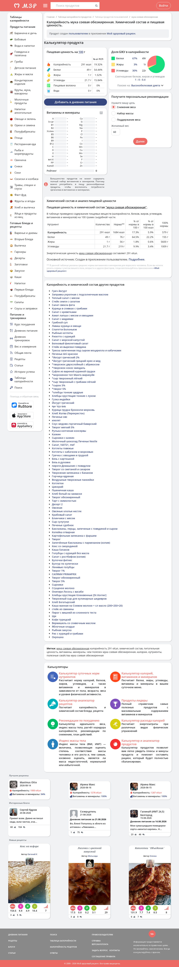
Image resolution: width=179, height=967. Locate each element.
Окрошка (57, 637)
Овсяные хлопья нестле (66, 511)
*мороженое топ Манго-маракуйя (73, 375)
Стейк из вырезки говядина (69, 347)
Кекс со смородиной (64, 546)
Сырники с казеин (63, 437)
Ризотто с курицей (63, 336)
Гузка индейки (61, 399)
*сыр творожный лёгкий (67, 378)
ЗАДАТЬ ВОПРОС (100, 950)
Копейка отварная (63, 532)
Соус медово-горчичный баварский (74, 423)
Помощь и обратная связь (24, 396)
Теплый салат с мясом (66, 298)
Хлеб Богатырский (63, 602)
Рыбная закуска (61, 630)
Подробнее (136, 259)
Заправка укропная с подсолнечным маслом (80, 294)
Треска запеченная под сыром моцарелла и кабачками (86, 350)
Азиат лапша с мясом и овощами (72, 315)
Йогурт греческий (63, 402)
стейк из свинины (63, 609)
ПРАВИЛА (110, 956)
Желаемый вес (120, 125)
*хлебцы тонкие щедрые (67, 392)
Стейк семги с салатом (66, 301)
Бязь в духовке (61, 462)
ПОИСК (53, 934)
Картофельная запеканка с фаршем (74, 535)
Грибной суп (60, 322)
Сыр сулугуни (60, 521)
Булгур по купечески (65, 563)
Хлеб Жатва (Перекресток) (68, 413)
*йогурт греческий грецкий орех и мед (76, 361)
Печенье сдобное (63, 525)
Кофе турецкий (61, 619)
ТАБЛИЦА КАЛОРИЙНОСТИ (63, 940)
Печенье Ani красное (65, 354)
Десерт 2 (57, 504)
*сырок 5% (58, 385)
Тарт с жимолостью (64, 500)
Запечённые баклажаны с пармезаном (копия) (81, 542)
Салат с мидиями (62, 319)
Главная (51, 17)
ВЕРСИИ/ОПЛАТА (100, 944)
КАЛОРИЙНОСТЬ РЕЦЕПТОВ (63, 946)
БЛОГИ (11, 946)
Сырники (57, 584)
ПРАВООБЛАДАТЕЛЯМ (102, 934)
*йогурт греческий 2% (65, 357)
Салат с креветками (64, 312)
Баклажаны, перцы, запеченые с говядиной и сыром (84, 528)
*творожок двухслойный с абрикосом (75, 364)
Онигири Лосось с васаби (67, 591)
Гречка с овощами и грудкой (70, 455)
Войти (163, 6)
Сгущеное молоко (63, 588)
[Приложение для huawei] (25, 425)
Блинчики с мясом (63, 518)
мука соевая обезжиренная (144, 17)
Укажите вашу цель (123, 103)
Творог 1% (58, 570)
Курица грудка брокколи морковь (73, 409)
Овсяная (57, 507)
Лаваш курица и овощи (66, 326)
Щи (54, 616)
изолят (56, 420)
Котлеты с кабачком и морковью (72, 451)
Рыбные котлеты (62, 333)
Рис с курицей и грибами (67, 633)
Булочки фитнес (62, 560)
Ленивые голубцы (63, 567)
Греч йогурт (59, 291)
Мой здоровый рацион (121, 33)
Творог (56, 539)
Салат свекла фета (63, 305)
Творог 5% (58, 581)
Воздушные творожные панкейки (73, 479)
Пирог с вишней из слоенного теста (74, 612)
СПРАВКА (96, 940)
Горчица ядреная (63, 476)
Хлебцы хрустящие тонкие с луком (74, 395)
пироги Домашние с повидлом (71, 465)
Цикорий (57, 486)
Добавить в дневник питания (75, 102)
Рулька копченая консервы (69, 430)
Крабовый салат (62, 514)
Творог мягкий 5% (63, 427)
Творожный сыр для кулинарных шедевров (79, 598)
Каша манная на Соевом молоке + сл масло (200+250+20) (87, 605)
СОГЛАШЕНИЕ (98, 956)
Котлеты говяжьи (62, 448)
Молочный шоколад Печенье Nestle (74, 441)
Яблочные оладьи (63, 626)
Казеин (56, 434)
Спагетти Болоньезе (64, 329)
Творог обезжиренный (66, 497)
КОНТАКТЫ (114, 950)
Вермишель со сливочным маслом (73, 623)
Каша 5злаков (60, 549)
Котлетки (57, 483)
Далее (140, 141)
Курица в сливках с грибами (69, 308)
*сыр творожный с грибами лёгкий (74, 382)
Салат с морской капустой (68, 340)
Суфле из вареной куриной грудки (73, 371)
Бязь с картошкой (63, 458)
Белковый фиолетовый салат (70, 343)
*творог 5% (59, 389)
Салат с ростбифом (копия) (68, 556)
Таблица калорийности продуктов (74, 17)
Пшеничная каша (63, 490)
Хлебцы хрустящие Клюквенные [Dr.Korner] (79, 595)
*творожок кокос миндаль (68, 368)
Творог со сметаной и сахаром (71, 469)
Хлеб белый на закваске (67, 493)
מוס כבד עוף (59, 406)
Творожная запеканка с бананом (72, 472)
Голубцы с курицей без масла (70, 553)
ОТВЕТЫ (54, 953)
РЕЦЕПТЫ (12, 940)
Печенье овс (59, 416)
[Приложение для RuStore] (25, 405)
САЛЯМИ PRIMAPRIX (64, 574)
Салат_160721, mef (63, 444)
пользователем (78, 33)
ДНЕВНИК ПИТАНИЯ (17, 934)
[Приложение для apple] (25, 415)
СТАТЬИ (12, 953)
